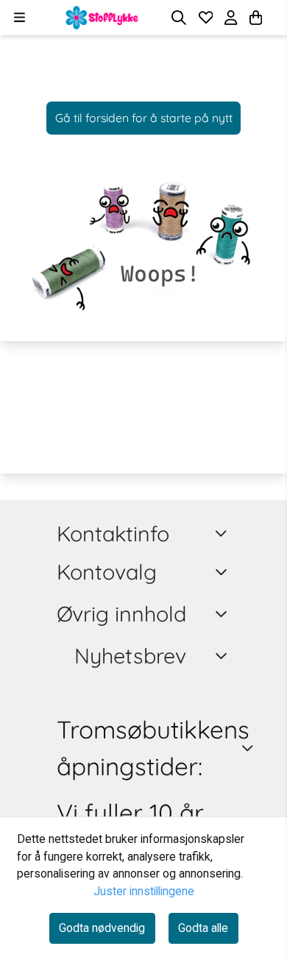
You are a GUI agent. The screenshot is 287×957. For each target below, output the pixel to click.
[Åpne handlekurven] (256, 17)
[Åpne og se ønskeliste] (206, 17)
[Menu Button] (19, 17)
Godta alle (203, 928)
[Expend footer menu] (223, 572)
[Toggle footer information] (223, 533)
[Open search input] (178, 17)
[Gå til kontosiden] (274, 18)
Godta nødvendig (102, 928)
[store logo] (102, 17)
